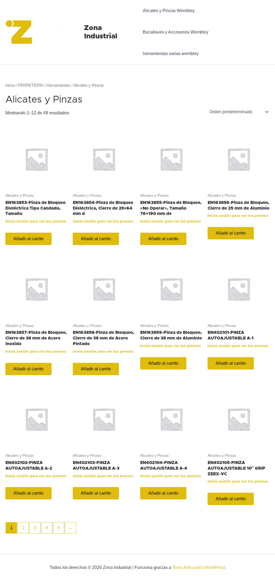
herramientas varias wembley (171, 53)
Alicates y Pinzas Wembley (169, 10)
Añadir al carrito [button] (28, 238)
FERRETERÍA (30, 85)
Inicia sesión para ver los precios (35, 221)
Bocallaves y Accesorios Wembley (175, 32)
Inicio (10, 85)
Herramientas (58, 85)
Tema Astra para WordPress (198, 567)
